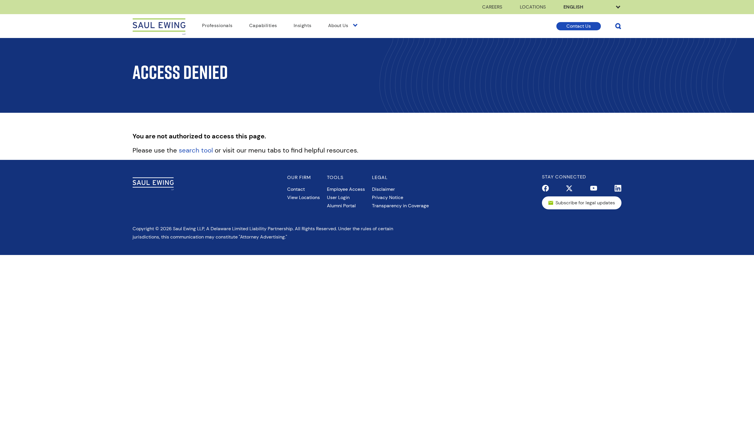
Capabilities (263, 25)
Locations (533, 7)
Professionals (217, 25)
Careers (492, 7)
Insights (303, 25)
